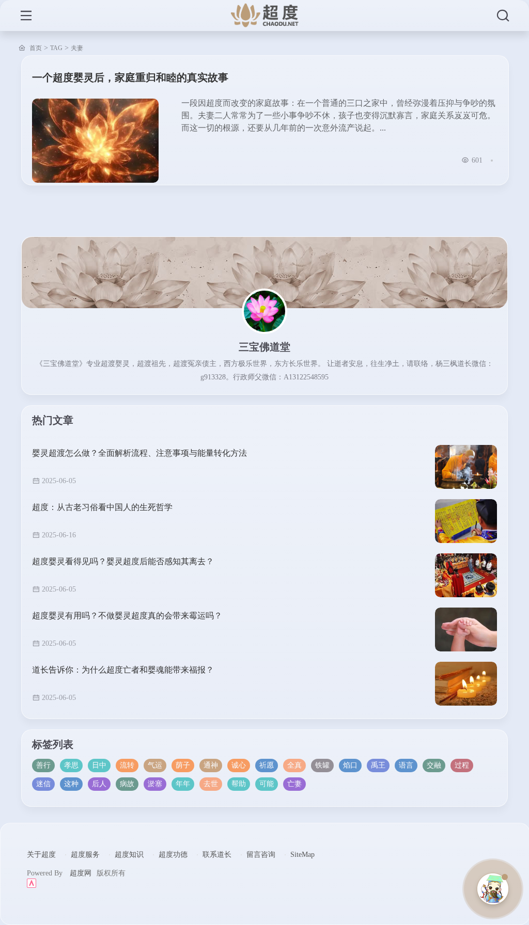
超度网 (80, 873)
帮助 (238, 784)
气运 (155, 765)
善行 (43, 765)
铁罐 (322, 765)
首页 (35, 48)
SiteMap (302, 854)
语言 (406, 765)
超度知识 (129, 854)
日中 (99, 765)
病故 (127, 784)
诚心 (238, 765)
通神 (211, 765)
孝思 (71, 765)
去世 (211, 784)
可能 (266, 784)
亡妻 (294, 784)
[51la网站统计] (265, 883)
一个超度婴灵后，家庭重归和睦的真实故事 (130, 77)
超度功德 (173, 854)
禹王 (378, 765)
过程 (462, 765)
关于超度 (41, 854)
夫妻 (77, 48)
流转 (127, 765)
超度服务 (85, 854)
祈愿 (266, 765)
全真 (294, 765)
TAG (56, 48)
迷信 (43, 784)
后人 (99, 784)
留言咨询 (260, 854)
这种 (71, 784)
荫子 (183, 765)
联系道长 (217, 854)
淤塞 (155, 784)
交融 (434, 765)
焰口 (350, 765)
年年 (183, 784)
